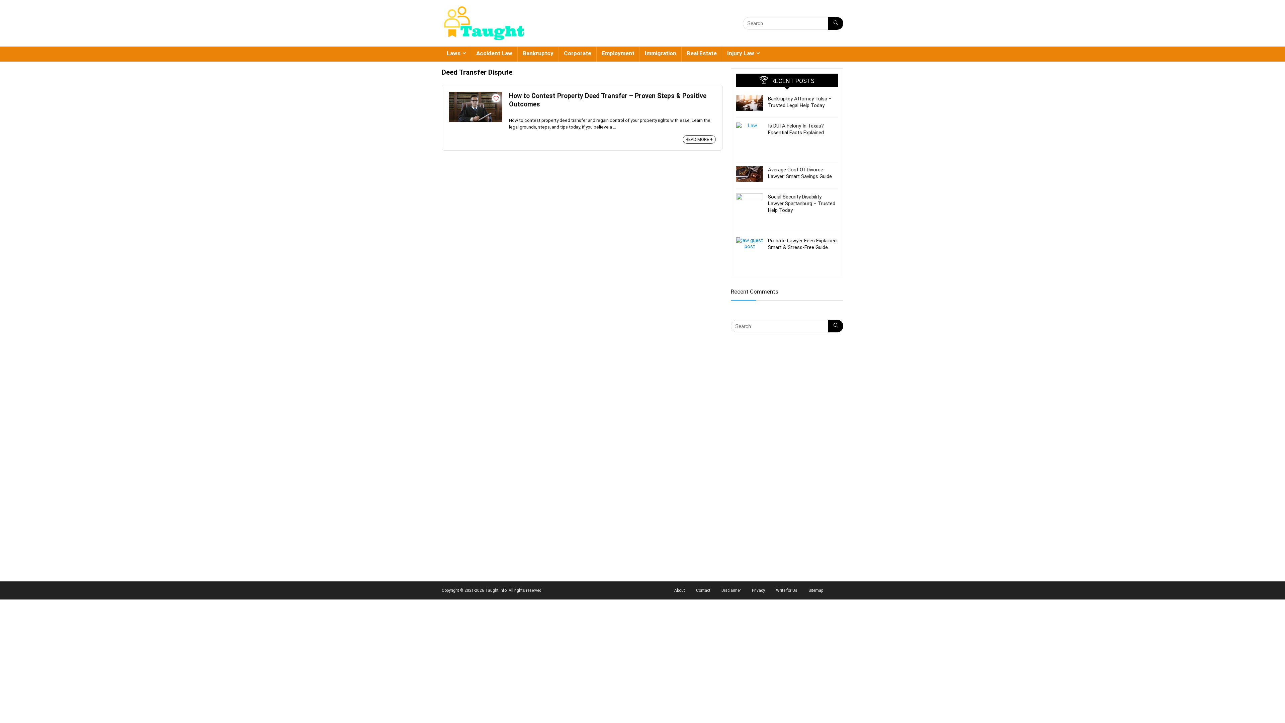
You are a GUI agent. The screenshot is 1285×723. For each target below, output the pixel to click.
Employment (618, 53)
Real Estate (702, 53)
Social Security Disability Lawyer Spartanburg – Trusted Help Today (801, 203)
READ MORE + (699, 139)
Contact (703, 590)
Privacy (758, 590)
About (679, 590)
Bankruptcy (538, 53)
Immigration (660, 53)
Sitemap (815, 590)
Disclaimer (731, 590)
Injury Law (740, 53)
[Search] (835, 23)
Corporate (577, 53)
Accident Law (494, 53)
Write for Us (786, 590)
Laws (453, 53)
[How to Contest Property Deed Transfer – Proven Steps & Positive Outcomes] (475, 95)
